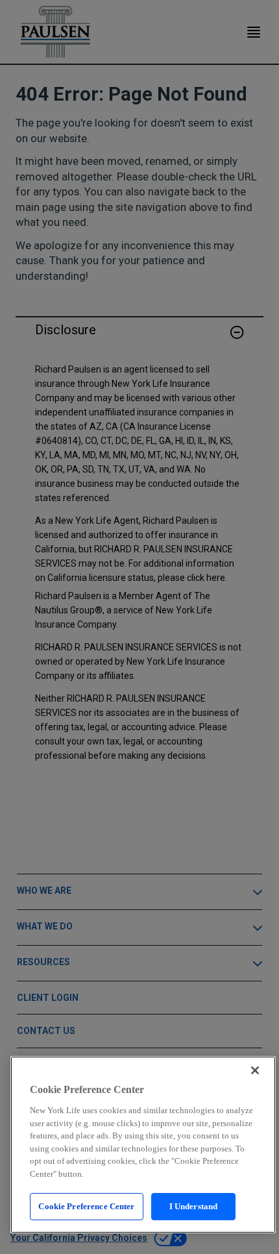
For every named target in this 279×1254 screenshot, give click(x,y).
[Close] (255, 1070)
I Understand (193, 1206)
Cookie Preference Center (86, 1206)
